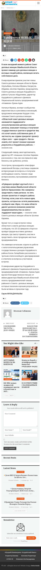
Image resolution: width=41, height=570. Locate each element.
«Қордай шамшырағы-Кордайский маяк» (20, 552)
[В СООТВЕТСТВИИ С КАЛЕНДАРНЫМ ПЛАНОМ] (29, 374)
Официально (7, 33)
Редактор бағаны (11, 556)
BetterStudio (35, 566)
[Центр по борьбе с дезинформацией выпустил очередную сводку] (29, 352)
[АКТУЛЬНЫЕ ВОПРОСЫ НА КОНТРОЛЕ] (11, 352)
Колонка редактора (28, 556)
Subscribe (31, 538)
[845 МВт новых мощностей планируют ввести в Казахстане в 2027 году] (11, 374)
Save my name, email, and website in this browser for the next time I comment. (18, 443)
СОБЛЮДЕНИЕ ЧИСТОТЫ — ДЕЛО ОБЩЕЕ (9, 328)
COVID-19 (9, 559)
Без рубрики (20, 471)
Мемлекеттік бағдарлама (25, 559)
